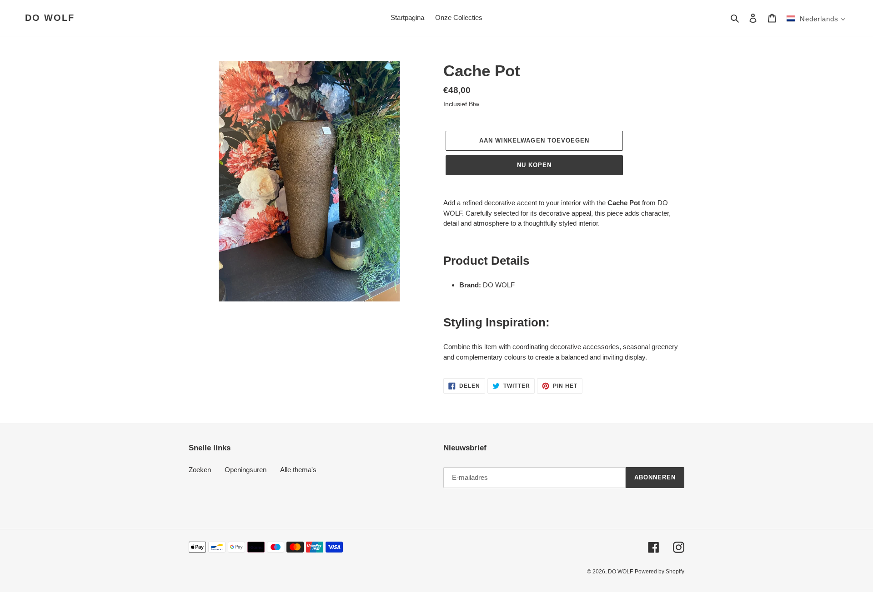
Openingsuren (245, 470)
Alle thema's (298, 470)
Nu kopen (534, 165)
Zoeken (200, 470)
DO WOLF (50, 18)
